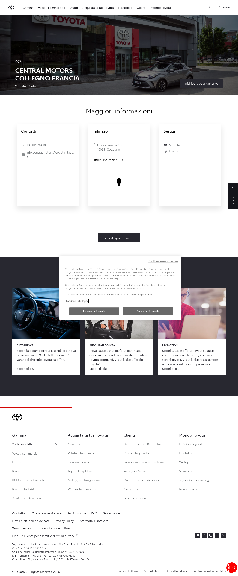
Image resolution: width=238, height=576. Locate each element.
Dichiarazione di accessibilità (209, 571)
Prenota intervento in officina (144, 462)
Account (226, 7)
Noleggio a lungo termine (86, 480)
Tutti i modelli (22, 444)
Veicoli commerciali (51, 7)
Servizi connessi (134, 498)
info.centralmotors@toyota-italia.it (50, 154)
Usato (74, 7)
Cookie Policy (151, 571)
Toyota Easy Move (80, 471)
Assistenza (131, 489)
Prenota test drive (24, 489)
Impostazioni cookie (94, 310)
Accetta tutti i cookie (148, 310)
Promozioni (20, 471)
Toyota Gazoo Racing (194, 480)
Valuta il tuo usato (81, 453)
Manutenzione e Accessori (142, 480)
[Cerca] (209, 7)
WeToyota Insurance (82, 489)
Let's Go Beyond (190, 444)
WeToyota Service (135, 471)
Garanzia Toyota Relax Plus (142, 444)
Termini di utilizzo (128, 571)
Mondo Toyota (161, 7)
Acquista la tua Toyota (98, 7)
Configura (75, 444)
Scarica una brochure (27, 498)
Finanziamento (78, 462)
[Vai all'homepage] (11, 7)
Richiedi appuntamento (28, 480)
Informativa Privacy (176, 571)
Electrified (125, 7)
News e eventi (189, 489)
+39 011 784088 (36, 144)
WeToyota (186, 462)
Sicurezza (185, 471)
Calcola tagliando (136, 453)
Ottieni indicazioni (107, 159)
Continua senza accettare (163, 261)
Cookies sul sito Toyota (77, 300)
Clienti (141, 7)
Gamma (28, 7)
